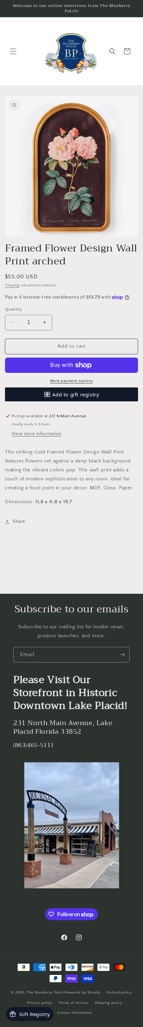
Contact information (74, 1013)
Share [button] (19, 521)
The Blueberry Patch (45, 992)
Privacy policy (40, 1003)
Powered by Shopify (83, 992)
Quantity (13, 309)
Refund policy (119, 992)
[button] (13, 51)
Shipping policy (108, 1003)
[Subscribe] (122, 654)
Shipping (12, 285)
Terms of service (73, 1003)
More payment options (71, 381)
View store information (37, 434)
